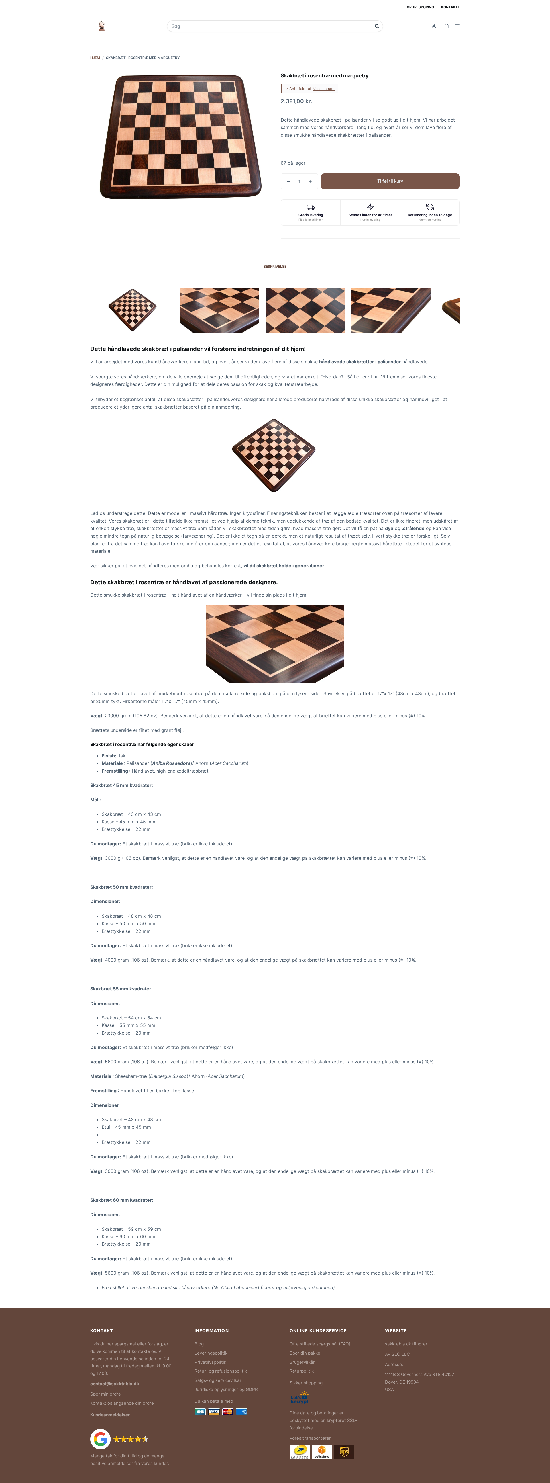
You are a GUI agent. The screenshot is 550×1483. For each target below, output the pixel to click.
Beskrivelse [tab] (275, 266)
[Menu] (457, 26)
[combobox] (271, 26)
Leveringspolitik (211, 1353)
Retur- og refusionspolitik (221, 1371)
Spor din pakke (305, 1353)
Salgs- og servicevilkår (218, 1380)
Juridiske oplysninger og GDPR (226, 1389)
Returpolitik (302, 1371)
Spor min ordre (105, 1394)
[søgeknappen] (377, 26)
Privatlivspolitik (210, 1362)
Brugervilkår (302, 1362)
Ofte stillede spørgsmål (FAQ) (320, 1344)
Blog (199, 1344)
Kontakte (450, 7)
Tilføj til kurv (390, 181)
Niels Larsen (324, 88)
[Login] (434, 26)
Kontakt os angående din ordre (122, 1403)
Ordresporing (420, 7)
